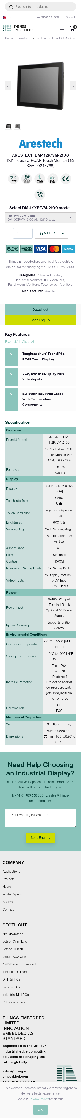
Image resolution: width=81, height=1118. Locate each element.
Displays (41, 38)
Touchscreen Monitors (57, 284)
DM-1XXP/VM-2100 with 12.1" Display (32, 217)
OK (40, 1110)
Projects (9, 879)
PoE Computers (14, 1002)
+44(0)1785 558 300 (47, 17)
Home (9, 38)
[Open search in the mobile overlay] (40, 6)
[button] (7, 17)
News (7, 886)
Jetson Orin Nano (15, 941)
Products (24, 38)
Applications (11, 871)
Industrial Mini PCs (16, 994)
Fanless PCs (11, 987)
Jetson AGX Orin (14, 957)
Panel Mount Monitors (23, 284)
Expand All (12, 341)
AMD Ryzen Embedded (19, 964)
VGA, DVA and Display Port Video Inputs (43, 376)
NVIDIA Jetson (13, 934)
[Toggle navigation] (62, 28)
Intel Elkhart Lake (15, 972)
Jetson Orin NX (13, 949)
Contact (70, 17)
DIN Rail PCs (12, 979)
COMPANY (13, 862)
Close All (28, 341)
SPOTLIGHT (15, 925)
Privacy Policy (39, 1099)
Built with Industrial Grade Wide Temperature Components (42, 399)
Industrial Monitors (64, 38)
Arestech (51, 291)
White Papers (12, 894)
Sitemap (8, 902)
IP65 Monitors (54, 280)
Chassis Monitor (49, 275)
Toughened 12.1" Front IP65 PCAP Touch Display (43, 356)
